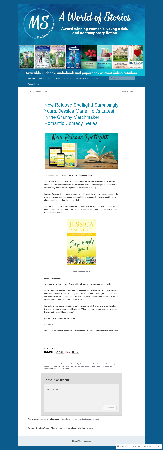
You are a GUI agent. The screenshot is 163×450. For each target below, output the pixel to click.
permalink (65, 368)
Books (63, 364)
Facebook (48, 324)
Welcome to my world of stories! (40, 78)
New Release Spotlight (76, 364)
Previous (123, 92)
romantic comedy (108, 364)
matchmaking (97, 366)
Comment (110, 408)
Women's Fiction (50, 366)
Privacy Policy (33, 84)
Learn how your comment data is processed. (80, 419)
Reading (88, 364)
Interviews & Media (82, 78)
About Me (67, 78)
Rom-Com (96, 364)
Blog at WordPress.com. (81, 441)
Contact (96, 78)
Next (132, 92)
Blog (58, 78)
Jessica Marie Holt (73, 366)
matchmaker (86, 366)
